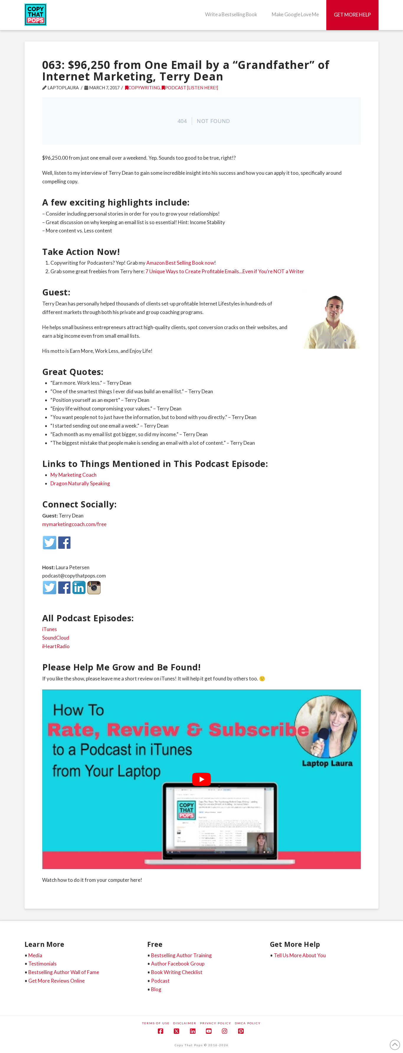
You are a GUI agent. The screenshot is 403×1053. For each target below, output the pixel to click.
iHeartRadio (56, 646)
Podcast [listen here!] (191, 87)
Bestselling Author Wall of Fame (63, 972)
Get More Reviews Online (56, 981)
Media (35, 955)
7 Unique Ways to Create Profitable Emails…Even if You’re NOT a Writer (224, 271)
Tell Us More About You (300, 955)
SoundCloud (55, 638)
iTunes (49, 629)
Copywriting (144, 87)
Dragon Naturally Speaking (80, 483)
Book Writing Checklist (176, 972)
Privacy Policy (215, 1023)
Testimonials (42, 963)
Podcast (160, 981)
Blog (156, 989)
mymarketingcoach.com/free (74, 524)
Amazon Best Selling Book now (180, 263)
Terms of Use (156, 1023)
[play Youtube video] (201, 779)
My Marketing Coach (73, 475)
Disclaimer (184, 1023)
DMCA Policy (248, 1023)
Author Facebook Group (177, 963)
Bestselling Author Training (181, 955)
